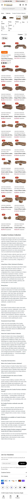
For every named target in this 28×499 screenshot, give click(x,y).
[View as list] (25, 38)
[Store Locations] (20, 5)
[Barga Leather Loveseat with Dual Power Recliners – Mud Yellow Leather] (20, 106)
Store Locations (21, 1)
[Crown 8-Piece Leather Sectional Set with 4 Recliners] (20, 162)
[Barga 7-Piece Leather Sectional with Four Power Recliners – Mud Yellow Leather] (7, 69)
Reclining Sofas (5, 114)
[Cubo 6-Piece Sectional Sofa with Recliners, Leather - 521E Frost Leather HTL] (8, 63)
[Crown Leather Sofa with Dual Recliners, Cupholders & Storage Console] (20, 217)
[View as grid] (21, 38)
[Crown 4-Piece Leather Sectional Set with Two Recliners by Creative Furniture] (20, 180)
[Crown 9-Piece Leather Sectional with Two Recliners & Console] (20, 125)
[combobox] (14, 8)
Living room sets (5, 133)
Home (2, 13)
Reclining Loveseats (19, 114)
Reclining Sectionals (19, 54)
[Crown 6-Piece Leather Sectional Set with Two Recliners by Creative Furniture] (20, 199)
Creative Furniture (6, 55)
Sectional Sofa (5, 56)
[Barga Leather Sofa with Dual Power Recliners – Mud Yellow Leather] (7, 106)
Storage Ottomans (5, 170)
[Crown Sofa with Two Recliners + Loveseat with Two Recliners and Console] (7, 125)
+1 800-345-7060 (8, 1)
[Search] (25, 9)
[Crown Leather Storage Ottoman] (7, 162)
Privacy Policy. (4, 469)
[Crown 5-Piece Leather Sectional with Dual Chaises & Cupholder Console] (7, 143)
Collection (8, 13)
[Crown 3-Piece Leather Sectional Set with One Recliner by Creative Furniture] (7, 199)
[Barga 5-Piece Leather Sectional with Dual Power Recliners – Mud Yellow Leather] (7, 88)
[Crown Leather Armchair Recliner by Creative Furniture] (7, 217)
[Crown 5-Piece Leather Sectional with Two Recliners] (20, 143)
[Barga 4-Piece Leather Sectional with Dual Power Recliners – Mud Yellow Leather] (20, 88)
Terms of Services (20, 467)
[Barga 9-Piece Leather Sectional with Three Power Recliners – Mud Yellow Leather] (20, 46)
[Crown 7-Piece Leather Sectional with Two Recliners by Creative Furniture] (7, 180)
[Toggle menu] (2, 5)
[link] (4, 23)
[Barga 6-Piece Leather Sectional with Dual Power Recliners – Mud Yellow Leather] (20, 69)
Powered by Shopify (18, 493)
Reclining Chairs (5, 225)
